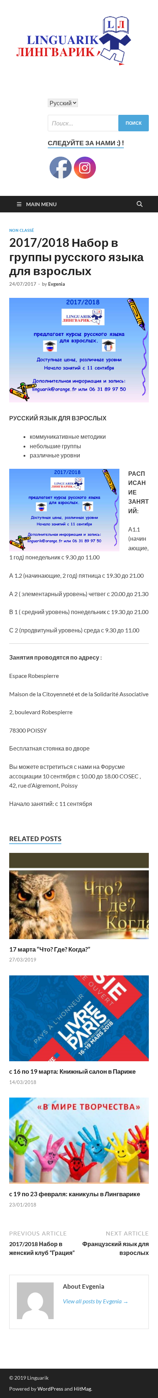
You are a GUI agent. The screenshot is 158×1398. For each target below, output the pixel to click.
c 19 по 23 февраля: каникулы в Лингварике (74, 1194)
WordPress (50, 1389)
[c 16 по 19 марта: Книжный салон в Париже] (79, 1020)
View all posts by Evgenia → (96, 1300)
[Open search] (139, 204)
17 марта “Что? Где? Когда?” (49, 949)
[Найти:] (98, 123)
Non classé (21, 230)
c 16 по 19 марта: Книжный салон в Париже (72, 1071)
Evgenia (56, 284)
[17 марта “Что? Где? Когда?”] (79, 898)
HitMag (82, 1389)
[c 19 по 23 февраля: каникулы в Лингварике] (79, 1142)
